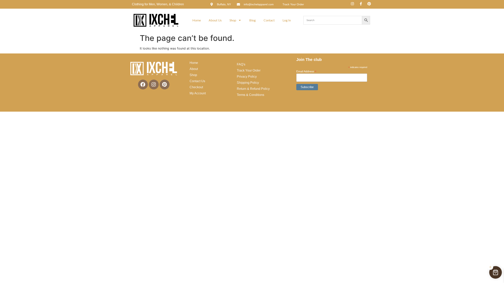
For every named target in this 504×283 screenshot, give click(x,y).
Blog (252, 20)
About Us (215, 20)
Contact (269, 20)
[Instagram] (154, 84)
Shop (233, 20)
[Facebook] (143, 84)
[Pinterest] (165, 84)
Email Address (306, 71)
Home (196, 20)
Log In (287, 20)
